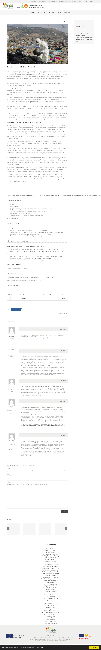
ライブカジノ (50, 600)
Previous (60, 21)
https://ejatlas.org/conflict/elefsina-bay (17, 268)
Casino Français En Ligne (50, 609)
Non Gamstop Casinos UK (64, 1)
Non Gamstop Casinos (76, 1)
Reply (61, 329)
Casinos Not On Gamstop (50, 559)
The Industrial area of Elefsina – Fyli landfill (38, 338)
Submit (64, 511)
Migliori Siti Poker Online (50, 623)
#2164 (64, 350)
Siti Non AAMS (50, 618)
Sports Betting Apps (50, 561)
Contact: (9, 482)
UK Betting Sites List (50, 582)
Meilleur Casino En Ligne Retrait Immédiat (50, 579)
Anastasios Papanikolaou (12, 335)
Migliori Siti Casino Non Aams (50, 587)
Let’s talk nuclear (80, 26)
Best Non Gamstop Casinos (50, 564)
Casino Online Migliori (42, 1)
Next (65, 21)
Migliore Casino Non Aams (50, 593)
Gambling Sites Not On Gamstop (50, 556)
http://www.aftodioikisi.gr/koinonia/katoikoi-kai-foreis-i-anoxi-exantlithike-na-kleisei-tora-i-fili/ (31, 251)
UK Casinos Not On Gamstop (50, 554)
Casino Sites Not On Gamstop (50, 566)
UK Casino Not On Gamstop (50, 570)
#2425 (64, 435)
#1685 (64, 329)
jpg (10, 299)
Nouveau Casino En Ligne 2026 (50, 612)
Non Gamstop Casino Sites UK (50, 568)
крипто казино (50, 602)
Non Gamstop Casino (50, 550)
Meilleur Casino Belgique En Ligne (50, 598)
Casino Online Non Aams (50, 575)
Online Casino (50, 605)
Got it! (94, 648)
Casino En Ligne (50, 607)
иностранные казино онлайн (50, 603)
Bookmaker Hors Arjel (50, 563)
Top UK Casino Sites (50, 586)
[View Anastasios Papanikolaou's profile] (11, 330)
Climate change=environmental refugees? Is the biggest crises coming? (84, 39)
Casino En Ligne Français (50, 610)
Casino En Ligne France (50, 621)
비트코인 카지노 (50, 616)
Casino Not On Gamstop (50, 552)
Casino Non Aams (53, 1)
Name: (8, 468)
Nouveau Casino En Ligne (50, 614)
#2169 (64, 380)
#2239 (64, 401)
